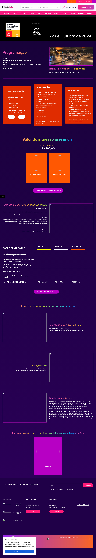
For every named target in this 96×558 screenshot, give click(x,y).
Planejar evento (86, 7)
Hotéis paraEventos (64, 13)
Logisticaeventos (40, 13)
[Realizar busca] (58, 7)
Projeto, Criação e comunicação (6, 13)
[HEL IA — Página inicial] (10, 7)
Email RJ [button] (34, 511)
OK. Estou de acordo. (19, 551)
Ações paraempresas (73, 13)
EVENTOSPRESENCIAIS (15, 13)
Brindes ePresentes (56, 13)
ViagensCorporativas (89, 13)
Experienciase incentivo (31, 13)
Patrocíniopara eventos (81, 13)
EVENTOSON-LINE (23, 13)
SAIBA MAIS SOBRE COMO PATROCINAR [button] (46, 291)
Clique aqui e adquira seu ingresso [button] (48, 190)
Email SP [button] (57, 511)
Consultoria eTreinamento (48, 13)
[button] (11, 117)
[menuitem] (7, 1)
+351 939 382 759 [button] (17, 520)
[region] (19, 546)
